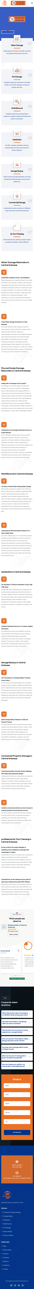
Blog (4, 1246)
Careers (5, 1269)
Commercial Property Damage (12, 1212)
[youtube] (22, 1285)
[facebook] (15, 1285)
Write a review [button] (13, 934)
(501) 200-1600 (17, 1167)
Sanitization (17, 139)
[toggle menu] (32, 3)
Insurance (6, 1257)
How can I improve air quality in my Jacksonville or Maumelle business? (13, 1065)
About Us (6, 1261)
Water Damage (17, 45)
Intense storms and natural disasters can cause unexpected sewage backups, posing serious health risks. (17, 179)
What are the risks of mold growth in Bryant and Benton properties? (14, 1057)
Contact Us (6, 1265)
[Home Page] (6, 1195)
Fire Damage (17, 77)
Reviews (5, 1254)
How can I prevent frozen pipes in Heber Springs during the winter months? (15, 1040)
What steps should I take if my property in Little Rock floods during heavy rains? (15, 1014)
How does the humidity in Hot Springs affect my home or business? (14, 1022)
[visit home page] (4, 3)
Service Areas (7, 1250)
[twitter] (11, 1285)
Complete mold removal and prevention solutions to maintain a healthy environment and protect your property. (17, 116)
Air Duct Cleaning (17, 234)
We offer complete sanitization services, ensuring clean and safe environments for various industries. (17, 148)
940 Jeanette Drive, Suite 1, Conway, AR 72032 (17, 1178)
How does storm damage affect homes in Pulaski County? (15, 1048)
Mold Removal (17, 108)
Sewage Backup (17, 171)
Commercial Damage (17, 202)
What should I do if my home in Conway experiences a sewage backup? (15, 1031)
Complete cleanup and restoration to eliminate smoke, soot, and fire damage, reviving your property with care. (17, 85)
